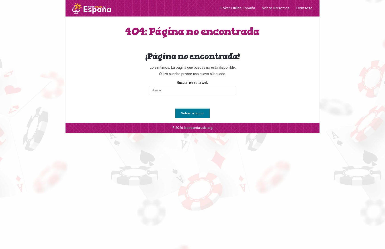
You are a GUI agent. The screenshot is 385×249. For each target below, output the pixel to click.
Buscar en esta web (192, 82)
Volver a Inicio (192, 113)
